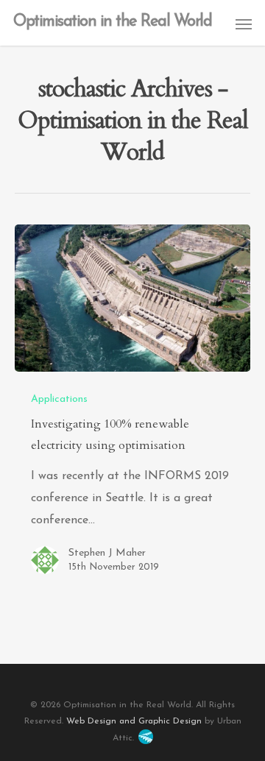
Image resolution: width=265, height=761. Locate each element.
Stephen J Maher (107, 553)
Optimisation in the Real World (112, 22)
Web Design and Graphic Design (134, 721)
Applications (59, 399)
